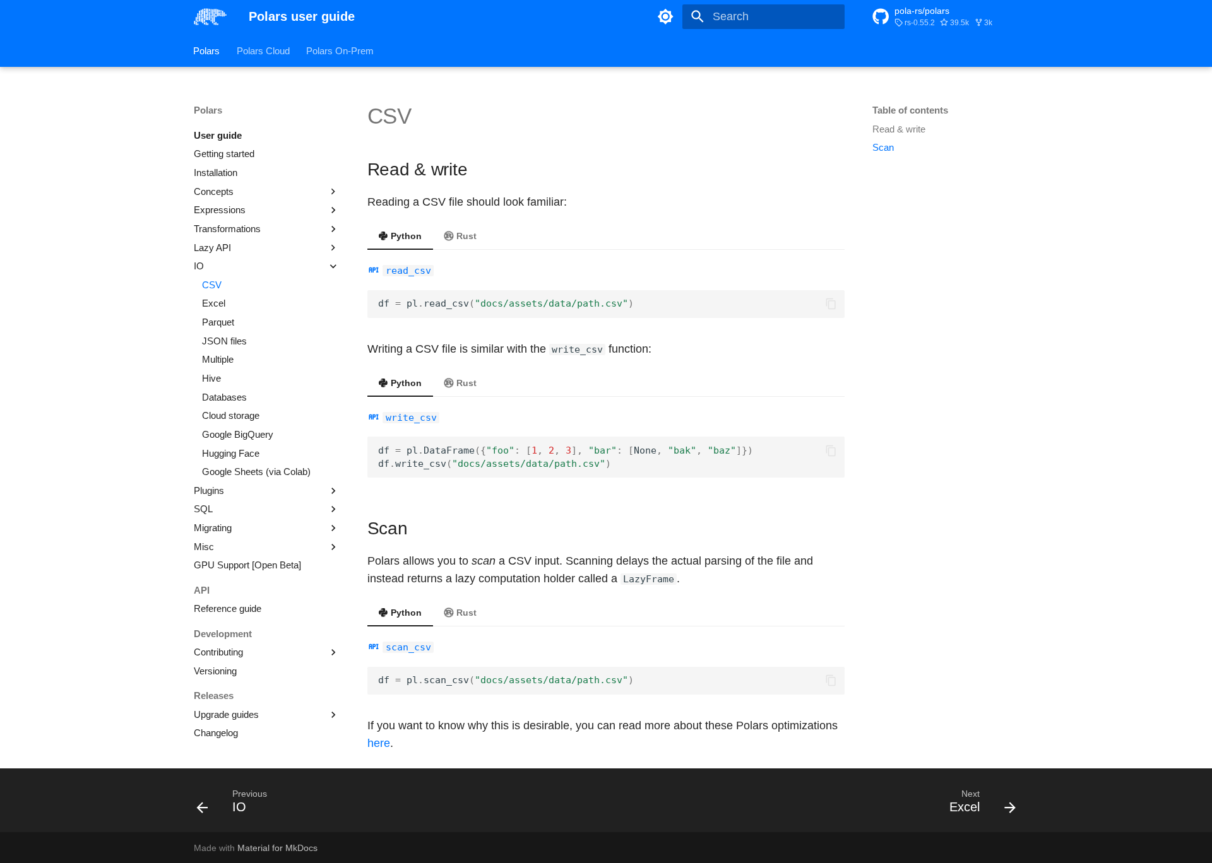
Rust (465, 236)
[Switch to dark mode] (666, 16)
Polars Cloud (263, 50)
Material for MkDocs (277, 848)
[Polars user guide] (210, 16)
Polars (207, 50)
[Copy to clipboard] (831, 304)
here (378, 743)
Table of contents (910, 110)
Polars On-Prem (340, 50)
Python (405, 236)
